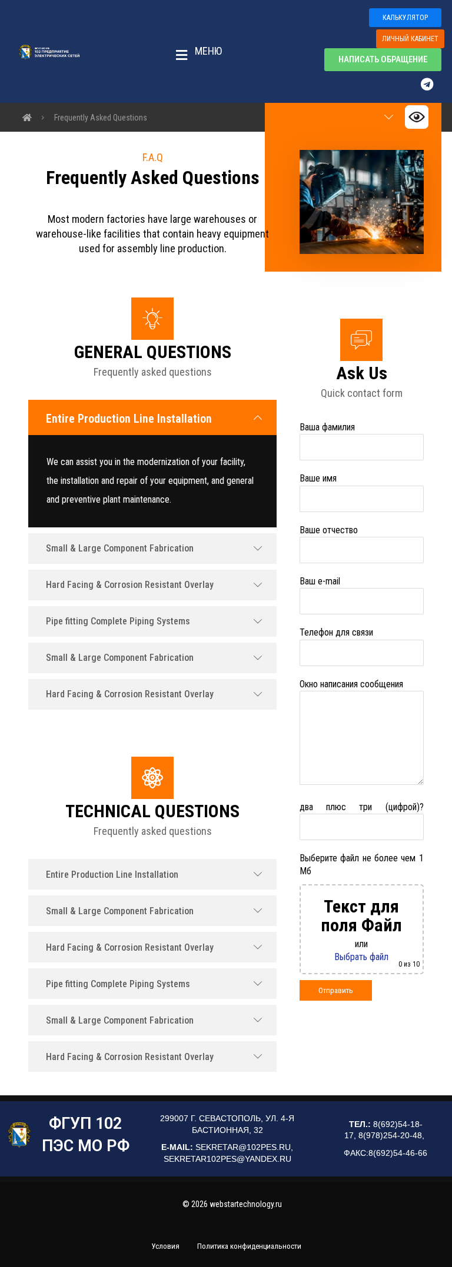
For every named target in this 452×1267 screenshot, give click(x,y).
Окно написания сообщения (351, 684)
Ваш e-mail (320, 581)
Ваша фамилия (327, 427)
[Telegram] (432, 84)
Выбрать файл (361, 956)
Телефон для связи (336, 632)
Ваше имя (318, 478)
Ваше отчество (329, 530)
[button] (195, 52)
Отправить (335, 990)
